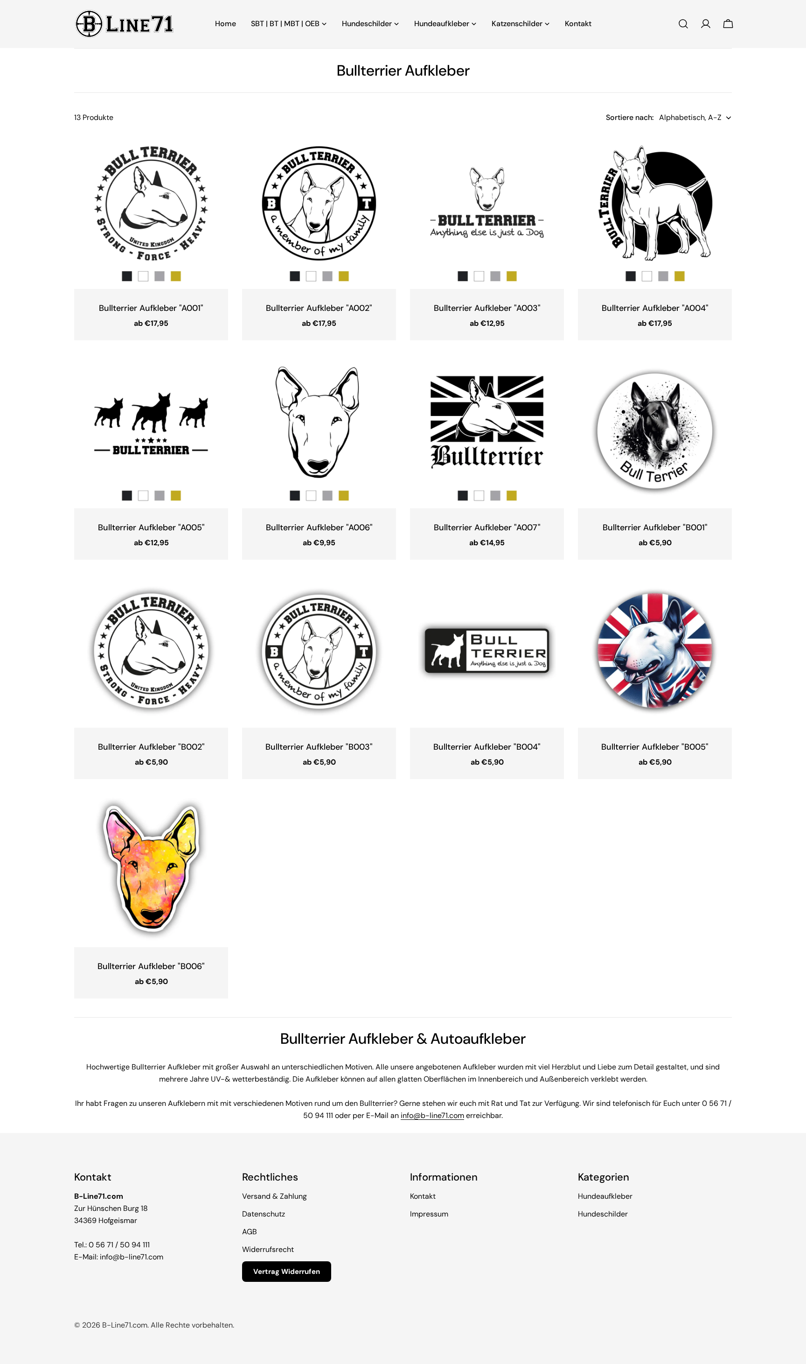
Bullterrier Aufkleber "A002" (319, 308)
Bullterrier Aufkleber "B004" (487, 746)
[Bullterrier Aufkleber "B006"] (151, 870)
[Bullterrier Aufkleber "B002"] (151, 651)
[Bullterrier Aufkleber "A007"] (487, 431)
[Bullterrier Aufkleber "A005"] (151, 431)
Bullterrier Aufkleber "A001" (151, 308)
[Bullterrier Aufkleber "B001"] (655, 431)
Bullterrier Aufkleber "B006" (151, 966)
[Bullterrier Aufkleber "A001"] (151, 212)
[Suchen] (683, 23)
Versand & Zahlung (274, 1196)
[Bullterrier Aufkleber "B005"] (655, 651)
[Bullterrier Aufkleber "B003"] (319, 651)
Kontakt (423, 1196)
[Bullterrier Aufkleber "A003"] (487, 212)
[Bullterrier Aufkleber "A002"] (319, 212)
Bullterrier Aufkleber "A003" (487, 308)
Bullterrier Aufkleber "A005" (151, 527)
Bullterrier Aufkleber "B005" (655, 746)
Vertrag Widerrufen (286, 1271)
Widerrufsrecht (268, 1249)
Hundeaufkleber (605, 1196)
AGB (249, 1232)
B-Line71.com (124, 1325)
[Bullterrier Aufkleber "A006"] (319, 431)
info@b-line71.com (432, 1115)
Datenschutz (263, 1214)
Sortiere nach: (629, 117)
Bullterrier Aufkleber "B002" (151, 746)
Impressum (429, 1214)
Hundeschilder (603, 1214)
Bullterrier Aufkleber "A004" (655, 308)
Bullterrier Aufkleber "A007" (487, 527)
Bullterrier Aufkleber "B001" (655, 527)
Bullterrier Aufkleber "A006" (319, 527)
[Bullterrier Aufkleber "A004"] (655, 212)
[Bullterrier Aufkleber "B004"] (487, 651)
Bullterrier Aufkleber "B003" (319, 746)
